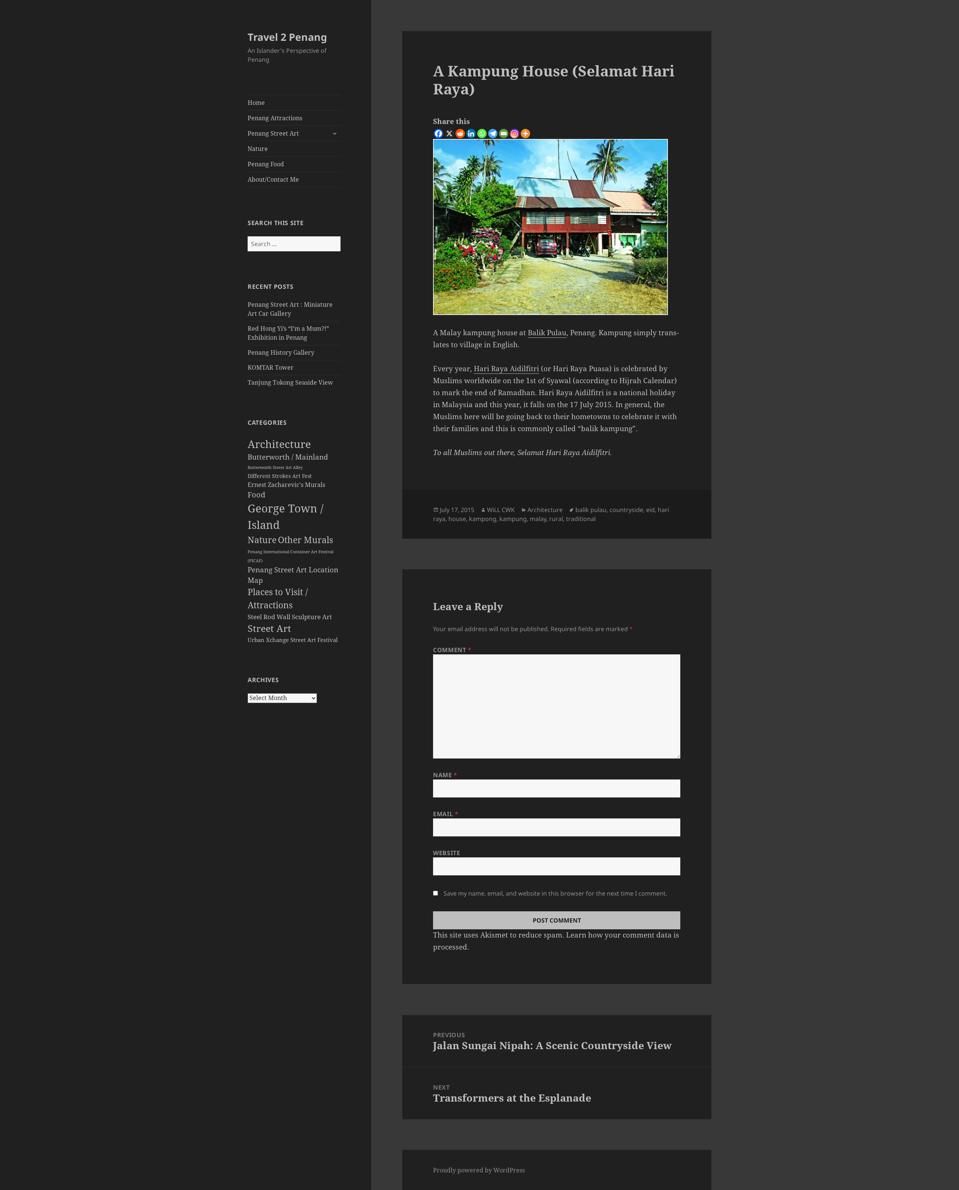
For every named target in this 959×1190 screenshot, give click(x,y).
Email (445, 814)
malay (538, 519)
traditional (581, 519)
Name (445, 775)
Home (256, 103)
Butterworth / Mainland (288, 456)
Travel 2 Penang (287, 37)
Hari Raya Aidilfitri (506, 368)
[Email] (503, 133)
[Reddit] (460, 133)
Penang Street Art (273, 133)
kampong (482, 519)
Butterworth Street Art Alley (275, 467)
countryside (626, 510)
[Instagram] (514, 133)
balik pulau (590, 510)
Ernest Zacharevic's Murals (286, 485)
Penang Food (266, 164)
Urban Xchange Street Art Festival (293, 640)
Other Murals (305, 540)
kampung (513, 519)
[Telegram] (492, 133)
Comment (452, 650)
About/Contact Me (273, 179)
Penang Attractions (275, 118)
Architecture (279, 444)
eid (650, 510)
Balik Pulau (547, 332)
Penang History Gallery (281, 352)
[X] (449, 133)
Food (256, 495)
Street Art (269, 628)
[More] (525, 133)
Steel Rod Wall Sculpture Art (290, 616)
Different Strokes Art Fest (280, 476)
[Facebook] (438, 133)
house (457, 519)
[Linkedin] (471, 133)
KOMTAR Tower (271, 367)
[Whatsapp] (482, 133)
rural (556, 519)
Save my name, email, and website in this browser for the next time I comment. (555, 893)
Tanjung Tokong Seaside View (290, 382)
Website (446, 853)
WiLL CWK (501, 510)
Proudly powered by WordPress (479, 1170)
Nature (258, 149)
